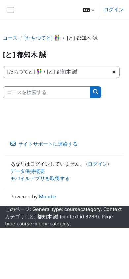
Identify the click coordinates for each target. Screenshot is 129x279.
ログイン (114, 10)
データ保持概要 (27, 171)
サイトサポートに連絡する (48, 144)
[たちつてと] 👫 (42, 38)
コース (10, 38)
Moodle (47, 197)
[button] (88, 10)
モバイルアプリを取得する (40, 178)
